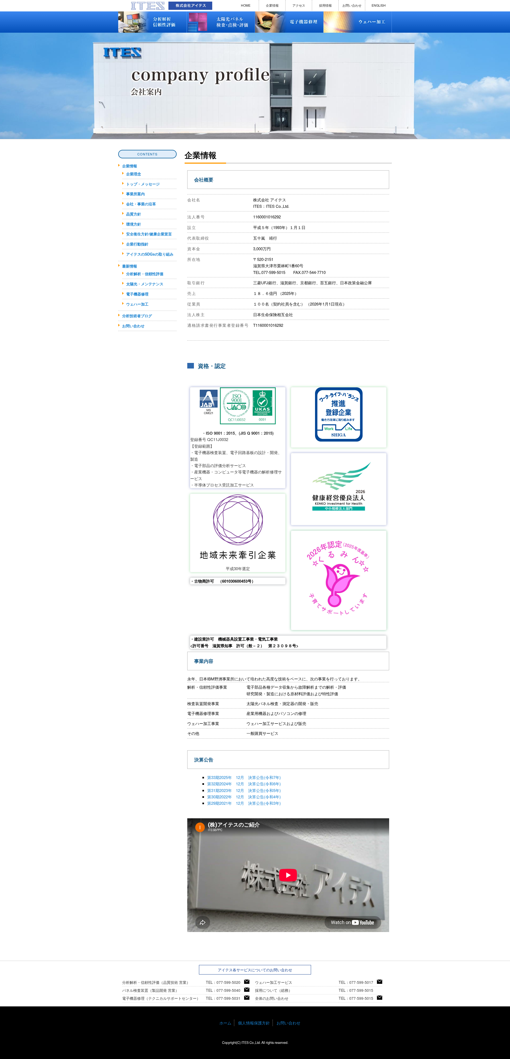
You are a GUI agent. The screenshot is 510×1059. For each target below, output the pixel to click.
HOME (245, 5)
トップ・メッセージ (143, 184)
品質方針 (133, 214)
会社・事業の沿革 (141, 203)
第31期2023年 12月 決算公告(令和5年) (244, 790)
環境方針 (133, 224)
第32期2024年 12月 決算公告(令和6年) (244, 783)
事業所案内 (135, 193)
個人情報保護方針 (254, 1023)
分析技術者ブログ (137, 315)
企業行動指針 (137, 244)
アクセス (298, 5)
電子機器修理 (137, 293)
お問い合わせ (352, 5)
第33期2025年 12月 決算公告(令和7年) (244, 777)
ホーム (225, 1023)
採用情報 (325, 5)
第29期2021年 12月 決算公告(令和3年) (244, 803)
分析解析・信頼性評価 (144, 273)
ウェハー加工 (137, 304)
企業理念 (133, 173)
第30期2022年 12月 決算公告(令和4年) (244, 796)
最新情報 (129, 266)
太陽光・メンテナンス (144, 283)
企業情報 (272, 5)
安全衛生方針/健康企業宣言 (149, 233)
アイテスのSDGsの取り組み (149, 254)
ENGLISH (379, 5)
